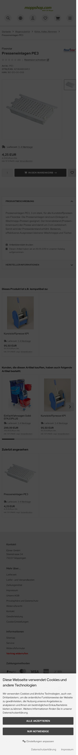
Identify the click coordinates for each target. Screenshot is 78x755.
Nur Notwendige (38, 731)
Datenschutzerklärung (43, 749)
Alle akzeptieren (38, 721)
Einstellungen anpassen (40, 741)
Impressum (67, 749)
